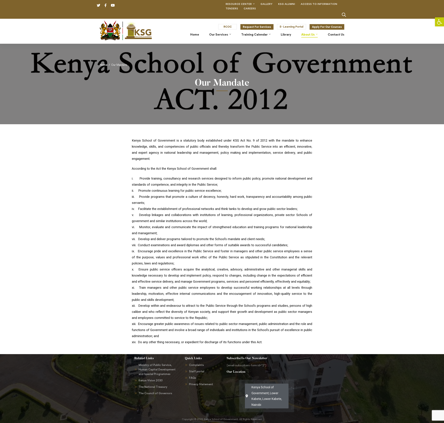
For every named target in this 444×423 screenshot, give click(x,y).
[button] (439, 21)
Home (103, 64)
